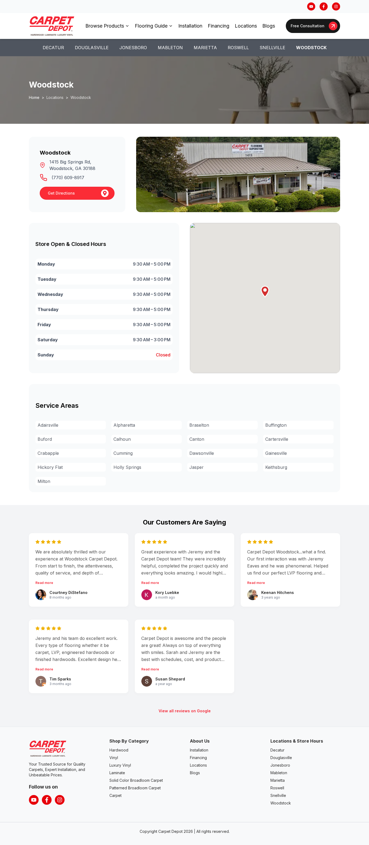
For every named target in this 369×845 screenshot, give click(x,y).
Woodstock (311, 47)
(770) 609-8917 (68, 177)
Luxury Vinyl (120, 765)
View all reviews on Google (185, 711)
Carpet (115, 795)
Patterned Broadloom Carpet (135, 788)
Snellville (272, 47)
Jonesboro (133, 47)
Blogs (268, 26)
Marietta (205, 47)
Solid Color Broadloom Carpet (136, 780)
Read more (44, 583)
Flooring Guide (151, 26)
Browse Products (104, 26)
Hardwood (118, 750)
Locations (246, 26)
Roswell (238, 47)
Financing (218, 26)
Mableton (170, 47)
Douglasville (92, 47)
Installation (190, 26)
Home (34, 97)
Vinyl (113, 757)
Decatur (53, 47)
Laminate (117, 772)
